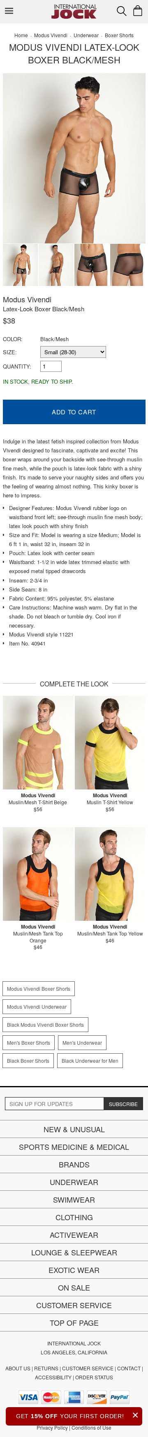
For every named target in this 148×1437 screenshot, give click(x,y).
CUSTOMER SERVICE (87, 1368)
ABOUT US (17, 1368)
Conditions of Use (91, 1427)
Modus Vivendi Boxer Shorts (38, 988)
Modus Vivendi (27, 299)
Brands (74, 1164)
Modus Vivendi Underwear (37, 1006)
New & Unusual (74, 1129)
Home (21, 34)
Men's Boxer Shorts (28, 1042)
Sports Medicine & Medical (74, 1146)
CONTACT (129, 1368)
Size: (10, 352)
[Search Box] (122, 11)
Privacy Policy (52, 1427)
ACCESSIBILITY (53, 1377)
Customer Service (74, 1305)
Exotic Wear (74, 1269)
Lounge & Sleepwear (74, 1252)
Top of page (74, 1322)
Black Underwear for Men (90, 1060)
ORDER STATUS (94, 1377)
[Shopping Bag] (137, 10)
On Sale (74, 1287)
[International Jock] (74, 6)
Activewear (74, 1234)
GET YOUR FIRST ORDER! (77, 1415)
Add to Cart (74, 411)
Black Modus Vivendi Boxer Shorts (45, 1024)
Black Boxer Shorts (28, 1060)
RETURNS (46, 1368)
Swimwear (74, 1199)
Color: (13, 339)
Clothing (74, 1217)
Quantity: (17, 366)
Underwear (74, 1181)
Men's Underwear (82, 1042)
